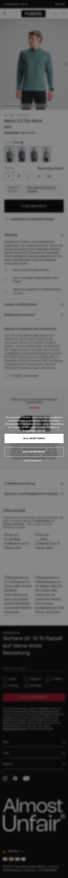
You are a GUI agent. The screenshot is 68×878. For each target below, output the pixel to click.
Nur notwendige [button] (34, 451)
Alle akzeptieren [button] (34, 438)
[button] (33, 460)
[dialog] (34, 439)
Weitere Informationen (33, 430)
